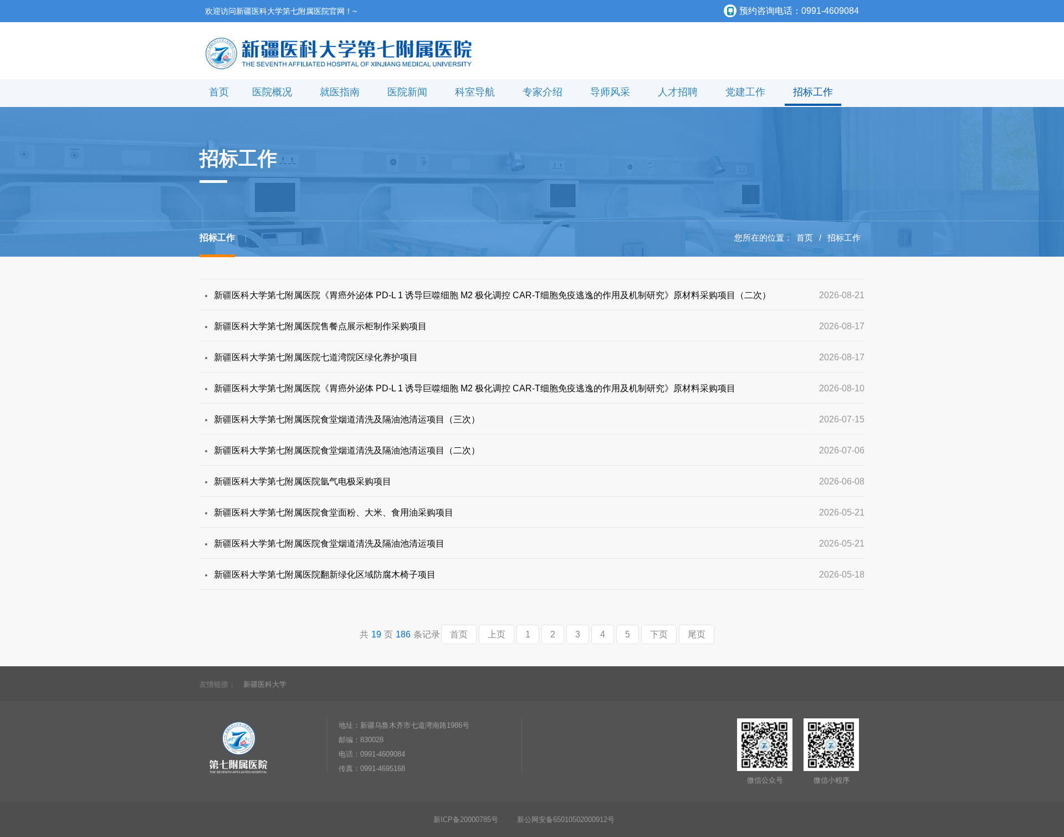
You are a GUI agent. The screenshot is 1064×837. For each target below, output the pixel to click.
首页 (219, 92)
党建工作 (745, 92)
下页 (659, 634)
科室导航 (475, 92)
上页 (496, 634)
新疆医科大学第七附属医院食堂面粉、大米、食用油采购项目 (333, 512)
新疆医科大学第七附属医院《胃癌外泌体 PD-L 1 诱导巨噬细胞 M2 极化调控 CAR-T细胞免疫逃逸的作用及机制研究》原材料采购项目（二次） (492, 295)
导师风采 (610, 92)
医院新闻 (407, 92)
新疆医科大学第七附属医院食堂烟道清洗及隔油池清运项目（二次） (347, 450)
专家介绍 (542, 92)
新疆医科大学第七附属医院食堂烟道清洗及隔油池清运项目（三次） (347, 419)
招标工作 (813, 92)
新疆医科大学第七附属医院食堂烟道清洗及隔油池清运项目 (329, 543)
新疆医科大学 (265, 684)
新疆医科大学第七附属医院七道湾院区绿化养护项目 (316, 357)
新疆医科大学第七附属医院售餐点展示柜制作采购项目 (320, 326)
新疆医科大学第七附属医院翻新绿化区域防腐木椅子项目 (325, 574)
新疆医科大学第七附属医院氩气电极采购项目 (302, 481)
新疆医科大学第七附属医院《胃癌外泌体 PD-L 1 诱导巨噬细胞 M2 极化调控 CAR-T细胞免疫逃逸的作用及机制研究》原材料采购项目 (474, 388)
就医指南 (340, 92)
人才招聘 (678, 92)
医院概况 (272, 92)
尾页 (696, 634)
